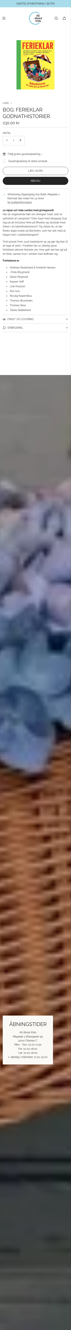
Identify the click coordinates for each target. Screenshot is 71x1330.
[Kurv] (64, 18)
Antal (7, 133)
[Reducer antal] (7, 140)
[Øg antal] (20, 140)
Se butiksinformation (19, 202)
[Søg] (56, 18)
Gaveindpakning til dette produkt (27, 161)
